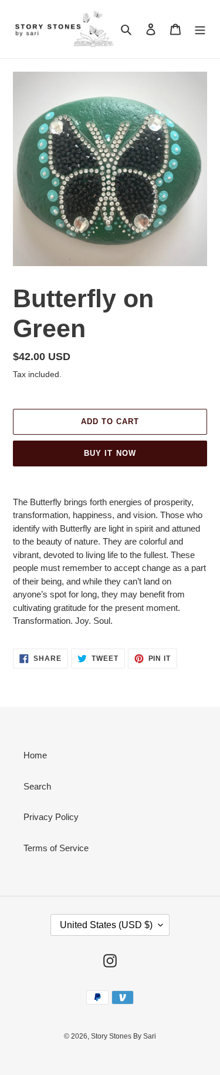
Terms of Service (56, 848)
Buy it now (110, 453)
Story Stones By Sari (123, 1036)
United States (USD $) (106, 925)
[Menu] (200, 29)
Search (37, 786)
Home (35, 755)
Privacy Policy (51, 817)
